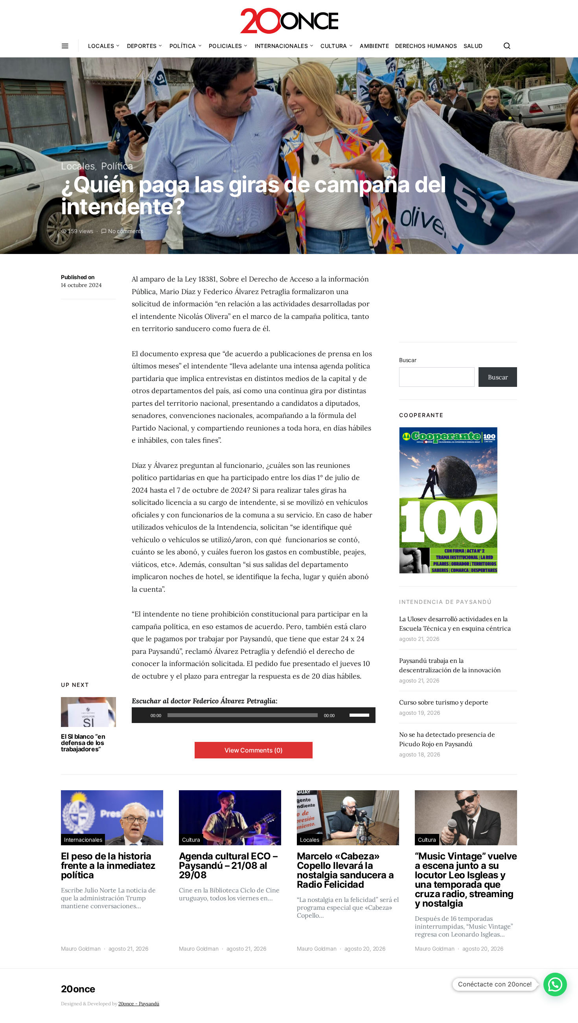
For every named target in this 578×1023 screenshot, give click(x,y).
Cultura (333, 45)
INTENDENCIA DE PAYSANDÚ (445, 601)
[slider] (361, 714)
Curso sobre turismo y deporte (443, 702)
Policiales (225, 45)
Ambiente (374, 45)
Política (182, 45)
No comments (125, 231)
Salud (473, 45)
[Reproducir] (142, 715)
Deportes (142, 45)
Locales (101, 45)
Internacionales (281, 45)
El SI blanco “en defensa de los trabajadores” (83, 742)
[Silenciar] (343, 715)
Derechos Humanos (426, 45)
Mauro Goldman (81, 948)
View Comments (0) (254, 750)
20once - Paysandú (138, 1003)
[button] (555, 984)
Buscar (407, 360)
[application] (254, 715)
